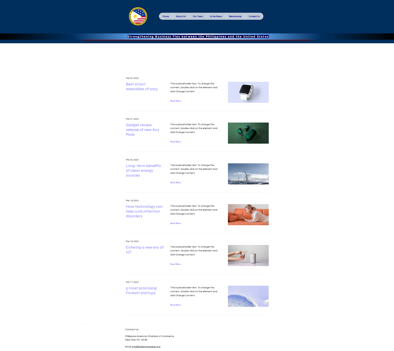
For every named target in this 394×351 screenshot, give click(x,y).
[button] (215, 16)
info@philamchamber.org (146, 346)
